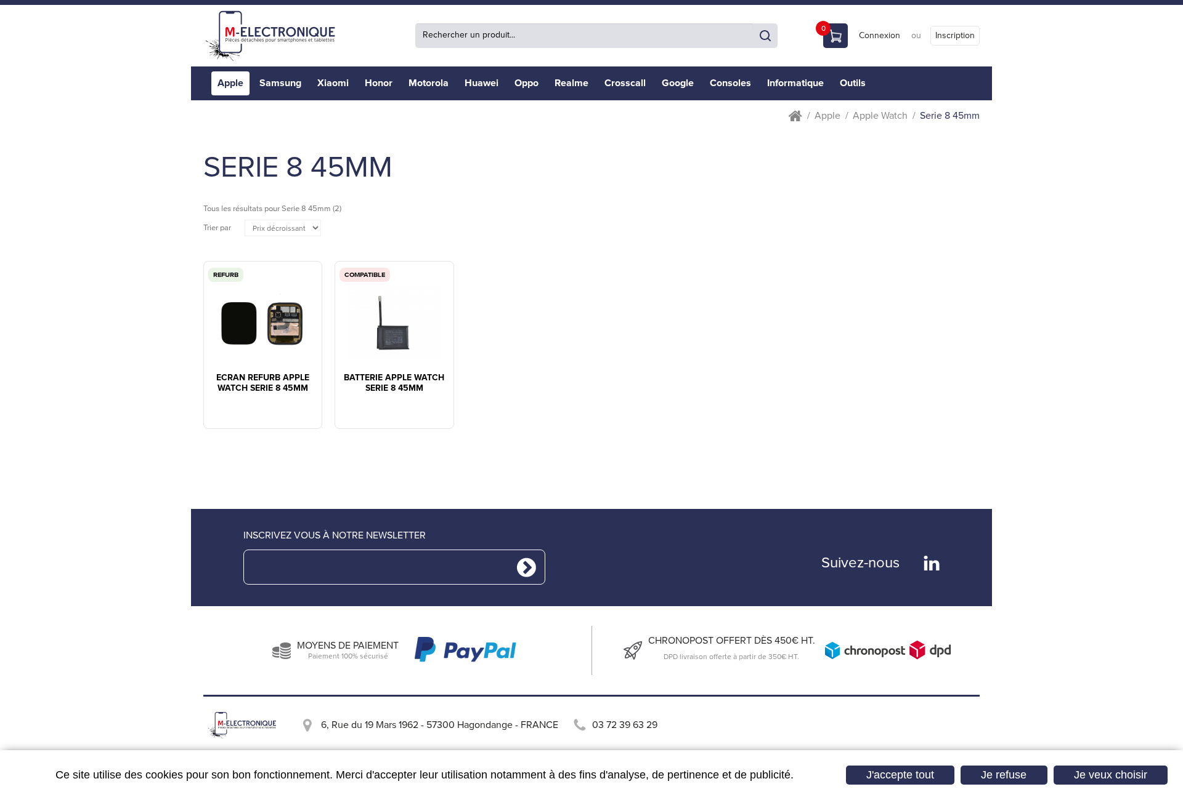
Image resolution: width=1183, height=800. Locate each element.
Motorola (429, 83)
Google (678, 83)
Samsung (280, 83)
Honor (378, 83)
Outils (853, 83)
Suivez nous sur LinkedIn (932, 563)
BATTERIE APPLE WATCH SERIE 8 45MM (394, 383)
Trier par (217, 228)
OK (765, 35)
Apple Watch (880, 116)
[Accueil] (274, 35)
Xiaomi (333, 83)
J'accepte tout (900, 775)
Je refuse (1003, 775)
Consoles (730, 83)
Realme (571, 83)
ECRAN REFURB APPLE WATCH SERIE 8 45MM (262, 383)
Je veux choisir (1110, 775)
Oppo (526, 83)
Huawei (481, 83)
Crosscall (625, 83)
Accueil (795, 116)
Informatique (795, 83)
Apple (230, 83)
